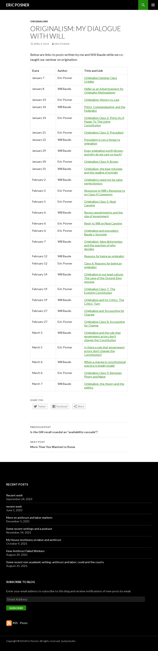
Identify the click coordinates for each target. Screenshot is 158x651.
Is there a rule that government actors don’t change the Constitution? (104, 350)
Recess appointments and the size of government (103, 214)
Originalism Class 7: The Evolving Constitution (99, 290)
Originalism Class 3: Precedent (104, 132)
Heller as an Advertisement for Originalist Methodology (103, 90)
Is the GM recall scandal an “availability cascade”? (64, 429)
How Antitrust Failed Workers (25, 551)
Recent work (14, 495)
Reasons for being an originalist (104, 256)
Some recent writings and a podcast (29, 528)
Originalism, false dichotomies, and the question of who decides (103, 245)
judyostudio (68, 641)
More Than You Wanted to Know (52, 444)
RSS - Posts (20, 623)
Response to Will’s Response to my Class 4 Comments (104, 192)
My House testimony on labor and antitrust (33, 540)
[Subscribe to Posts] (9, 623)
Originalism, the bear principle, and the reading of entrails (103, 170)
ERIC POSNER (17, 5)
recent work (14, 506)
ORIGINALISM (39, 21)
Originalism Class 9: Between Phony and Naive (103, 374)
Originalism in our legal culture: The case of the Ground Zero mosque (104, 278)
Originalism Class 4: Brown (101, 161)
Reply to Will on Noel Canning (103, 223)
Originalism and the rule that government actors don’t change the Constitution (102, 336)
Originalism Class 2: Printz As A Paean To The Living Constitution (104, 121)
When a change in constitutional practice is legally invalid (105, 363)
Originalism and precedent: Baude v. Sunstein (101, 232)
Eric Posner (62, 43)
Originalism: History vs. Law (101, 99)
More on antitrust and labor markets (29, 517)
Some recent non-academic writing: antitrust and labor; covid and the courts (55, 562)
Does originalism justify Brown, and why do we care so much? (103, 152)
